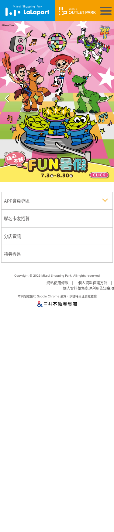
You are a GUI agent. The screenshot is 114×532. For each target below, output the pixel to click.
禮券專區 (12, 254)
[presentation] (7, 96)
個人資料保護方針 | (96, 283)
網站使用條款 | (61, 283)
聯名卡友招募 (16, 218)
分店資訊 (12, 236)
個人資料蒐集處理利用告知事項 (88, 288)
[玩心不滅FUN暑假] (57, 101)
